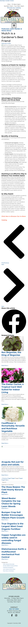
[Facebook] (12, 615)
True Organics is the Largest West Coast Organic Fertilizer (12, 526)
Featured (5, 29)
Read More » (5, 365)
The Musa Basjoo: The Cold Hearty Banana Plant (13, 490)
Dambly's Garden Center (7, 0)
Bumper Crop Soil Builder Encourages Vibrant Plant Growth (13, 515)
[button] (14, 25)
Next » (7, 480)
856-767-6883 (14, 609)
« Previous (4, 478)
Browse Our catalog (14, 8)
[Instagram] (16, 615)
